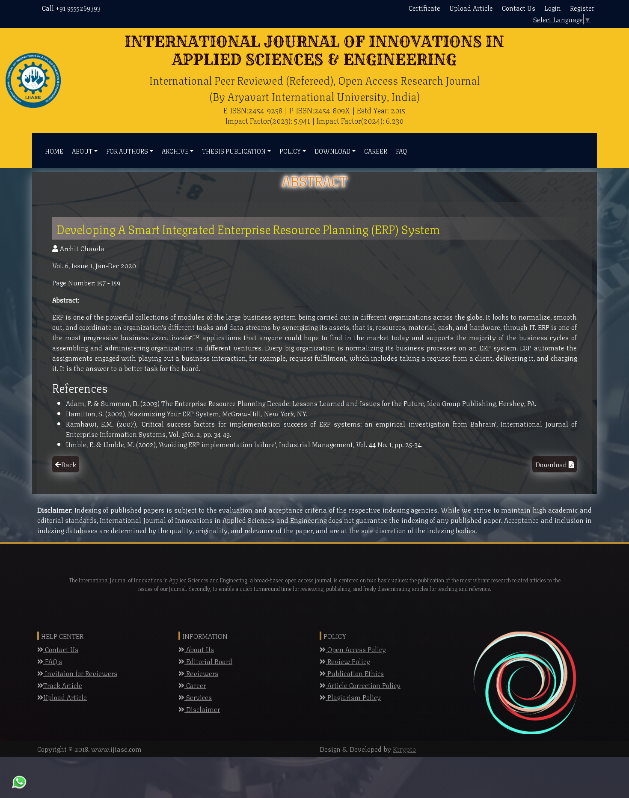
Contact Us (518, 7)
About (82, 150)
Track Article (62, 684)
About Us (199, 649)
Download (332, 150)
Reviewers (201, 672)
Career (375, 150)
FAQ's (52, 661)
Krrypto (404, 748)
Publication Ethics (355, 672)
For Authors (127, 150)
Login (552, 7)
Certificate (424, 7)
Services (198, 696)
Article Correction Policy (363, 684)
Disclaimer (202, 708)
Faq (401, 150)
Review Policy (348, 661)
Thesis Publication (234, 150)
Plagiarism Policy (353, 696)
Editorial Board (208, 661)
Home (54, 150)
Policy (290, 150)
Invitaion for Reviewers (80, 672)
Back (68, 464)
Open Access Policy (356, 649)
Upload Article (471, 7)
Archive (175, 150)
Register (582, 7)
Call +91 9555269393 (71, 7)
